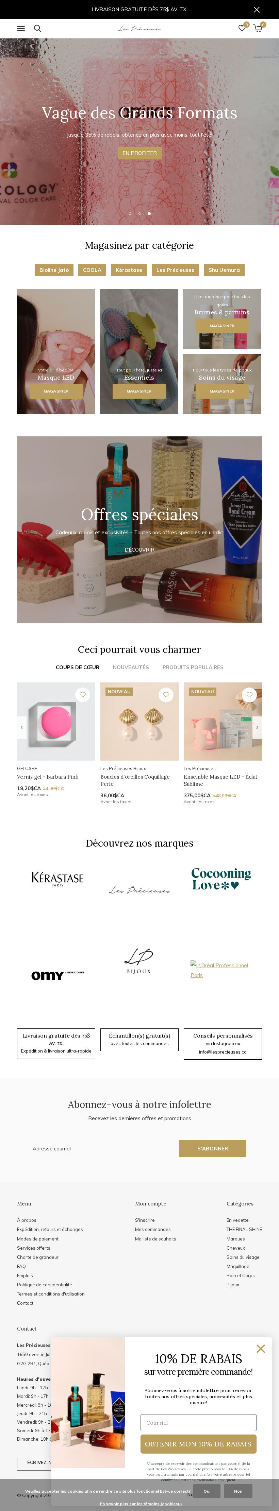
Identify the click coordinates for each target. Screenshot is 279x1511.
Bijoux (233, 1284)
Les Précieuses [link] (33, 1345)
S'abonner (212, 1148)
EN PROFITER (139, 153)
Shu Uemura (224, 270)
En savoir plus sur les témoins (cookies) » (141, 1503)
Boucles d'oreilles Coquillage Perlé (135, 780)
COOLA (92, 270)
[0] (257, 28)
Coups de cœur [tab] (77, 667)
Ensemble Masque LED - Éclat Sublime (221, 780)
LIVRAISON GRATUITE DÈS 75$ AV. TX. (139, 9)
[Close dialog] (260, 1348)
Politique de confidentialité (44, 1284)
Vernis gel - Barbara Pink (47, 777)
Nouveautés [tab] (131, 667)
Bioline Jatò (54, 270)
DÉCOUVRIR (139, 549)
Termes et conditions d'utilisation (51, 1294)
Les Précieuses (175, 270)
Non (238, 1491)
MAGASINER (56, 391)
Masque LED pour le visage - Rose (58, 1250)
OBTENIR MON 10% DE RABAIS (198, 1444)
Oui (206, 1491)
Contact (25, 1303)
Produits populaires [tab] (193, 667)
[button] (22, 28)
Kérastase (129, 270)
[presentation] (22, 727)
